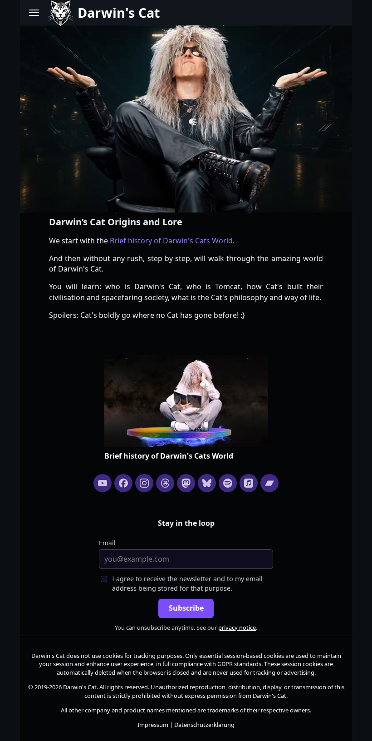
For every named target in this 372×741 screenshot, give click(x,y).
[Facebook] (123, 483)
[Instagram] (144, 483)
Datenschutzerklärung (204, 725)
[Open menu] (34, 12)
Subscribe (186, 608)
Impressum (152, 725)
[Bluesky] (207, 483)
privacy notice (237, 627)
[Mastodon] (186, 483)
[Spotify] (228, 483)
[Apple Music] (249, 483)
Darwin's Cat (48, 656)
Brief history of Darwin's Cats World (171, 241)
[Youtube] (102, 483)
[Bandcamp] (269, 483)
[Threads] (165, 483)
